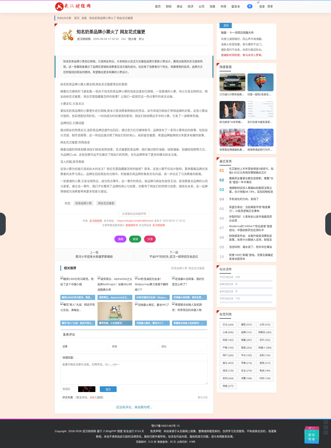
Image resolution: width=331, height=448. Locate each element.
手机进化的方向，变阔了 (244, 199)
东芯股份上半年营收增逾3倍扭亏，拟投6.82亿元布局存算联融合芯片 (251, 170)
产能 (228, 347)
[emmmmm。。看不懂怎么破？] (86, 357)
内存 (265, 378)
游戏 (265, 363)
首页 (158, 6)
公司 (201, 6)
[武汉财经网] (72, 6)
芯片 (265, 340)
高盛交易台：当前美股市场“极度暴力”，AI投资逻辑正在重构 (249, 209)
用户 (228, 355)
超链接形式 (132, 225)
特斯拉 (264, 332)
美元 (228, 363)
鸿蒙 (246, 378)
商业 (180, 6)
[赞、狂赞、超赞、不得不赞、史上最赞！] (88, 357)
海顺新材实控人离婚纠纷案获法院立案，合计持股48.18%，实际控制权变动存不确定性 (251, 191)
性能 (228, 386)
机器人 (264, 347)
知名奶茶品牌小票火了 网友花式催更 (111, 18)
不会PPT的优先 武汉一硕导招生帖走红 (173, 256)
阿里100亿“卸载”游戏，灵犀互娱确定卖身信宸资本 (251, 257)
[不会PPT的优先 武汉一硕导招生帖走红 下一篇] (328, 224)
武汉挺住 (311, 428)
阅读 (135, 239)
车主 (246, 370)
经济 (190, 6)
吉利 (265, 355)
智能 (246, 347)
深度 (212, 6)
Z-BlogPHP (109, 431)
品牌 (246, 332)
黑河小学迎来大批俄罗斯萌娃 (94, 256)
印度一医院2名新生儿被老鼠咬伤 (265, 94)
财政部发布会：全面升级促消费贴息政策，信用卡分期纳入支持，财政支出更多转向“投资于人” (250, 239)
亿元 (228, 324)
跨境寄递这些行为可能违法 (262, 149)
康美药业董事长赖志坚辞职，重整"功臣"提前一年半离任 (251, 180)
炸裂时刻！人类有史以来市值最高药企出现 (250, 218)
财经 (169, 6)
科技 (228, 340)
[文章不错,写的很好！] (84, 357)
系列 (228, 378)
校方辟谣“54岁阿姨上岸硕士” (236, 122)
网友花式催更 (106, 203)
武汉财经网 (84, 39)
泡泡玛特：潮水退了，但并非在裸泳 (250, 247)
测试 (228, 370)
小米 (228, 332)
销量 (246, 340)
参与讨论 (203, 397)
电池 (265, 370)
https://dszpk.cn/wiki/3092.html (135, 220)
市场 (223, 6)
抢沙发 (132, 39)
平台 (246, 355)
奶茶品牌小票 (83, 203)
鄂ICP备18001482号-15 (165, 425)
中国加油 (306, 436)
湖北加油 (316, 433)
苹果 (246, 363)
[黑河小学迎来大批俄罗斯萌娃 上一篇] (3, 224)
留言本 (235, 6)
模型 (246, 324)
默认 (141, 39)
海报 (120, 239)
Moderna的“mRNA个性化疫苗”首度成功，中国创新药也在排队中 (250, 228)
